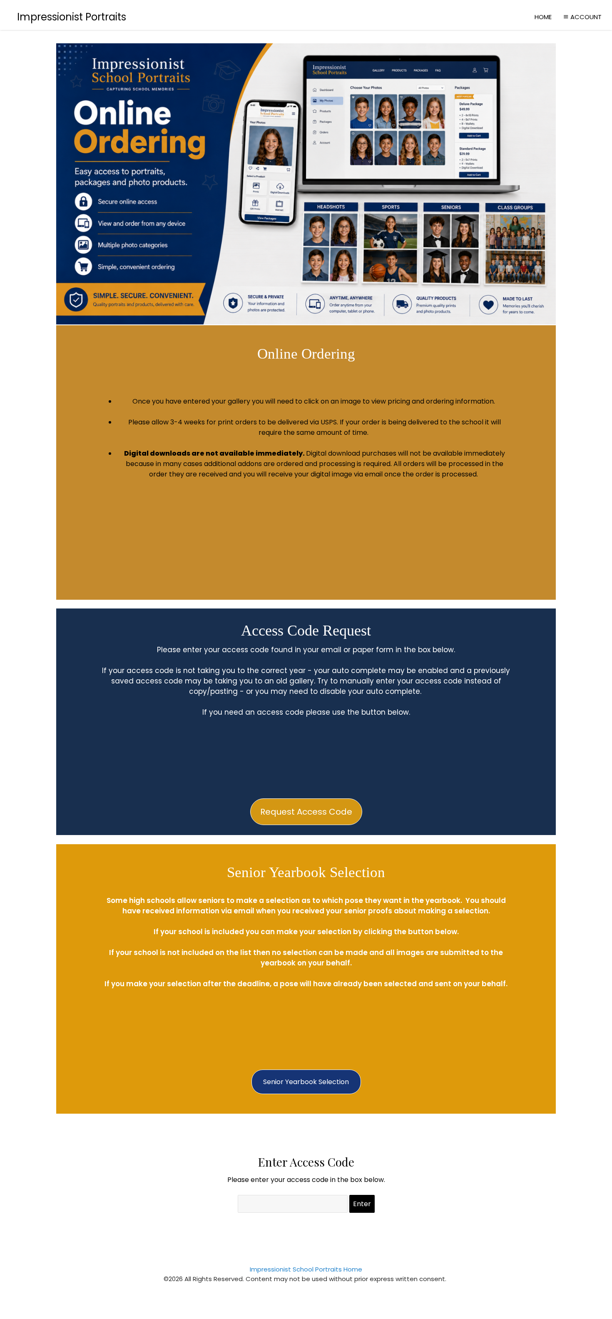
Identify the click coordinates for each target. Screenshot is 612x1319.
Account (586, 16)
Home (543, 16)
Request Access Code (306, 812)
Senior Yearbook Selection (306, 1082)
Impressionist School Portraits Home (306, 1269)
